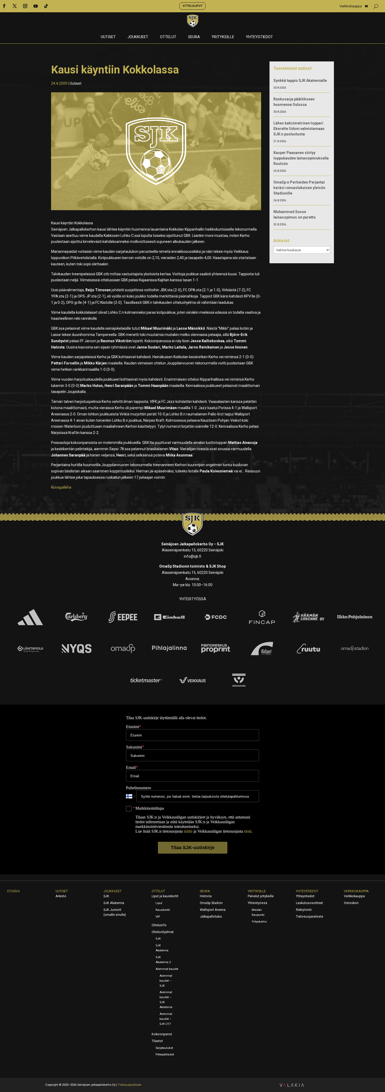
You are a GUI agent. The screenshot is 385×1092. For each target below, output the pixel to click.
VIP (158, 916)
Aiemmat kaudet (167, 969)
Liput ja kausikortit (165, 896)
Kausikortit (163, 910)
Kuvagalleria (61, 487)
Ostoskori (351, 903)
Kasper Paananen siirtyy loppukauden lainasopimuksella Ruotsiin (301, 158)
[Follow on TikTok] (46, 6)
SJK (106, 896)
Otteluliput (192, 6)
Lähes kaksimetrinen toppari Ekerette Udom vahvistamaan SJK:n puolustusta (298, 128)
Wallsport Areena (213, 910)
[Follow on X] (14, 6)
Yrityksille (223, 37)
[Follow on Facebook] (4, 6)
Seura (194, 37)
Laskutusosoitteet (309, 903)
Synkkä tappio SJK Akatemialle (300, 80)
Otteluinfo (159, 925)
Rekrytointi (304, 910)
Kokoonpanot (162, 1034)
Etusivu (13, 891)
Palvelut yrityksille (261, 896)
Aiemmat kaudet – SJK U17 (166, 1019)
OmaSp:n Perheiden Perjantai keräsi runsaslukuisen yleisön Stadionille (299, 187)
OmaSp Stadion (211, 903)
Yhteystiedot (259, 37)
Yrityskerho (259, 921)
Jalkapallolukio (211, 916)
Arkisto (61, 896)
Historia (206, 896)
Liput (159, 903)
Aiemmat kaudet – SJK (166, 980)
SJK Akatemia (113, 903)
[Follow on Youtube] (35, 6)
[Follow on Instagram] (25, 6)
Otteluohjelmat (163, 932)
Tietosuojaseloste (309, 916)
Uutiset (108, 37)
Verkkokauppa (350, 6)
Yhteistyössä (257, 903)
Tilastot (157, 1041)
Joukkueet (138, 37)
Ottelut (168, 37)
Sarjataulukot (164, 1048)
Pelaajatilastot (165, 1054)
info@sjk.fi (192, 556)
